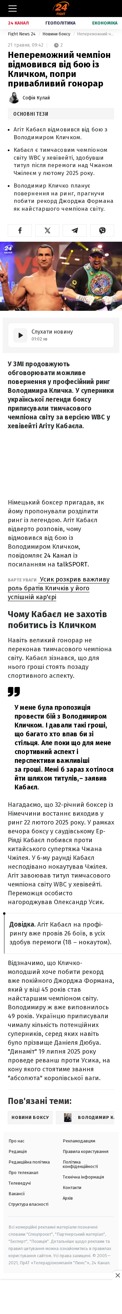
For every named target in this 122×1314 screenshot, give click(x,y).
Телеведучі (19, 1183)
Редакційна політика (29, 1162)
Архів (68, 1198)
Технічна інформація (83, 1177)
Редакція (17, 1151)
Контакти (72, 1187)
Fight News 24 (22, 34)
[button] (20, 230)
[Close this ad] (117, 1275)
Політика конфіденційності (80, 1164)
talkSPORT (72, 564)
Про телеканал (23, 1172)
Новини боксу (56, 34)
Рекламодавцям (79, 1140)
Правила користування (85, 1151)
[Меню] (12, 8)
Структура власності (28, 1204)
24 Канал (18, 23)
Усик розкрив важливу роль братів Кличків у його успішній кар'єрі (58, 588)
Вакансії (16, 1193)
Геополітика (60, 23)
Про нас (16, 1140)
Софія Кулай (36, 98)
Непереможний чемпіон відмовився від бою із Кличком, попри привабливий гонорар (95, 34)
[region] (61, 1297)
